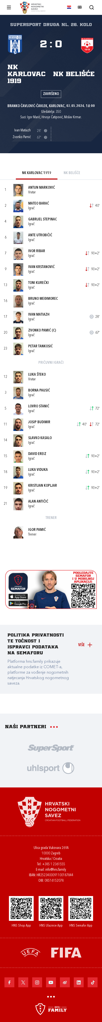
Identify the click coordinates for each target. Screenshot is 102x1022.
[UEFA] (30, 952)
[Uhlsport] (51, 768)
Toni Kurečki (38, 283)
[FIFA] (66, 952)
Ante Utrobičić (40, 235)
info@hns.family (55, 870)
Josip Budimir (39, 422)
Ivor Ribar (36, 251)
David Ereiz (37, 454)
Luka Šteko (37, 375)
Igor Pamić (37, 530)
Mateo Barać (38, 204)
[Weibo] (65, 982)
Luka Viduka (38, 470)
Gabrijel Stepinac (42, 219)
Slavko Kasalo (40, 438)
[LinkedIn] (79, 982)
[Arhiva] (91, 7)
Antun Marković (41, 188)
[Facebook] (9, 982)
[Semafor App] (51, 607)
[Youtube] (51, 982)
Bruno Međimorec (43, 299)
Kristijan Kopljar (42, 486)
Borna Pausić (39, 390)
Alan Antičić (38, 502)
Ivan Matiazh (39, 315)
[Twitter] (23, 982)
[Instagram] (37, 982)
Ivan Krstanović (41, 267)
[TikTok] (93, 982)
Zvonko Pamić (39, 330)
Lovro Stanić (38, 406)
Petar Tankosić (40, 346)
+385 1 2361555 (53, 864)
